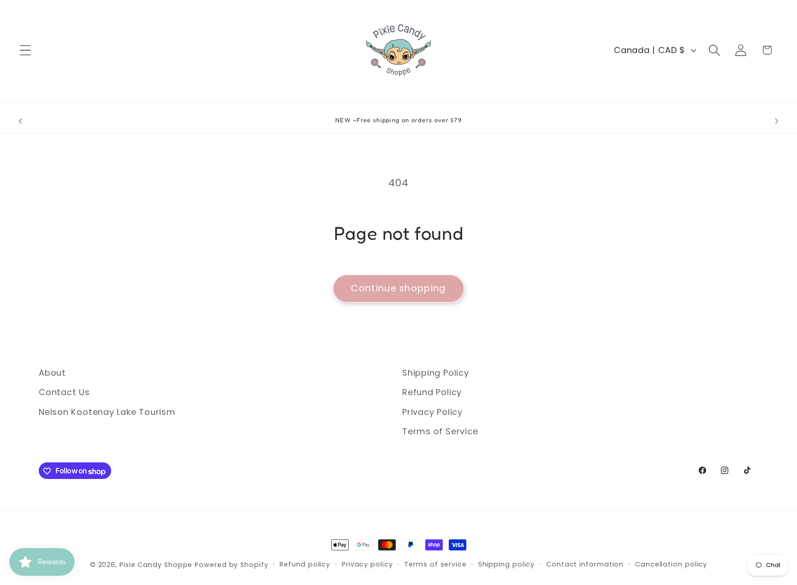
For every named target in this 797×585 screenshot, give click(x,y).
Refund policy (305, 564)
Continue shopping (398, 288)
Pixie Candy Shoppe (155, 564)
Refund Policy (432, 392)
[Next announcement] (777, 121)
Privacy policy (367, 564)
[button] (25, 50)
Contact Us (64, 392)
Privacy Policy (432, 412)
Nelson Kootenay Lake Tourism (107, 412)
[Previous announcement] (20, 121)
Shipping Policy (435, 372)
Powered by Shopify (231, 564)
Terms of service (435, 564)
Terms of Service (440, 431)
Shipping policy (506, 564)
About (52, 372)
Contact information (585, 564)
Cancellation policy (671, 564)
